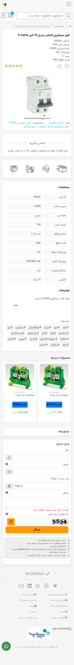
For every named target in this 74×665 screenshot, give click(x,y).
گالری (62, 612)
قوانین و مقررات (58, 617)
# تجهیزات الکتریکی (48, 339)
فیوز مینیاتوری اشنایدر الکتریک (53, 127)
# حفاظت (64, 339)
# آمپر (44, 333)
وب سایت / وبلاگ (59, 479)
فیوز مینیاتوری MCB (20, 123)
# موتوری (22, 339)
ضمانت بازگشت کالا (59, 606)
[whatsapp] (38, 586)
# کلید (65, 327)
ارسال (37, 529)
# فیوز (56, 327)
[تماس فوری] (6, 646)
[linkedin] (30, 586)
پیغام (65, 493)
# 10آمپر (11, 339)
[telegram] (54, 586)
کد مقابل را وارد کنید (58, 514)
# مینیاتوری (20, 327)
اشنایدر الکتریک (56, 123)
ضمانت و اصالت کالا (28, 600)
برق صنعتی (59, 26)
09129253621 (35, 574)
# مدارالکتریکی (35, 327)
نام (67, 450)
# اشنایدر (43, 344)
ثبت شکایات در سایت (27, 617)
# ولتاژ (53, 333)
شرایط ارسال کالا (57, 600)
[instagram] (46, 586)
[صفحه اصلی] (70, 26)
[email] (21, 586)
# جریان (47, 327)
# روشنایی (54, 344)
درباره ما (33, 612)
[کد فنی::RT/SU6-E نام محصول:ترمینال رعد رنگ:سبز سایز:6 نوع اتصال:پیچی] (19, 378)
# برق (10, 327)
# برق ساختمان (17, 333)
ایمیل (65, 464)
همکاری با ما (28, 594)
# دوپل (65, 344)
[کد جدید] (11, 521)
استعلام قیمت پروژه (57, 594)
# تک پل (33, 339)
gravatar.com (24, 549)
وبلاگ (31, 606)
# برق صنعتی (32, 333)
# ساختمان (63, 333)
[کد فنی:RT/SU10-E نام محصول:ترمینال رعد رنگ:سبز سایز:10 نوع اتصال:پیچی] (54, 378)
